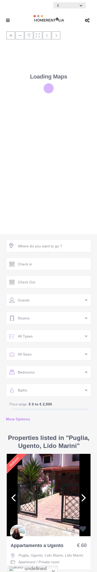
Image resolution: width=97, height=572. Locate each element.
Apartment (26, 562)
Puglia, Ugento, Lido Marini (41, 555)
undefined (35, 568)
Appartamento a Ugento (37, 545)
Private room (49, 562)
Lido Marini (74, 555)
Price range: (19, 404)
